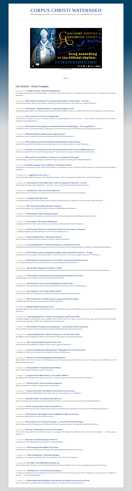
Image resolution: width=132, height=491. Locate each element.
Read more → (20, 95)
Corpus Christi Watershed (66, 10)
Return (66, 78)
